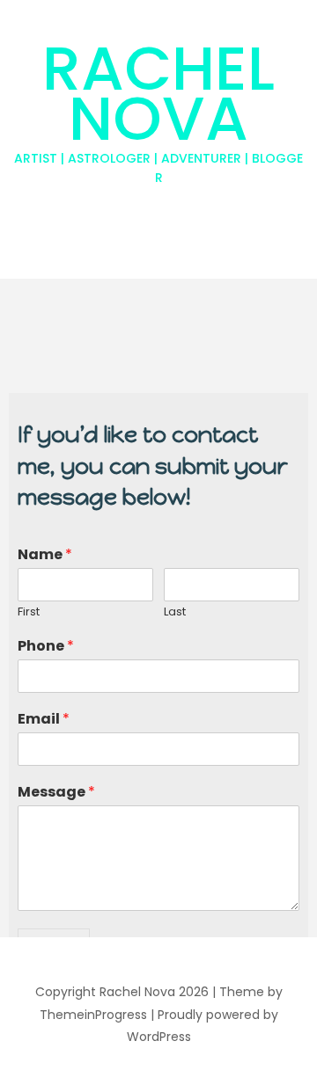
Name (45, 555)
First (29, 612)
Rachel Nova (158, 105)
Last (175, 612)
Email (44, 719)
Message (56, 792)
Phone (46, 646)
